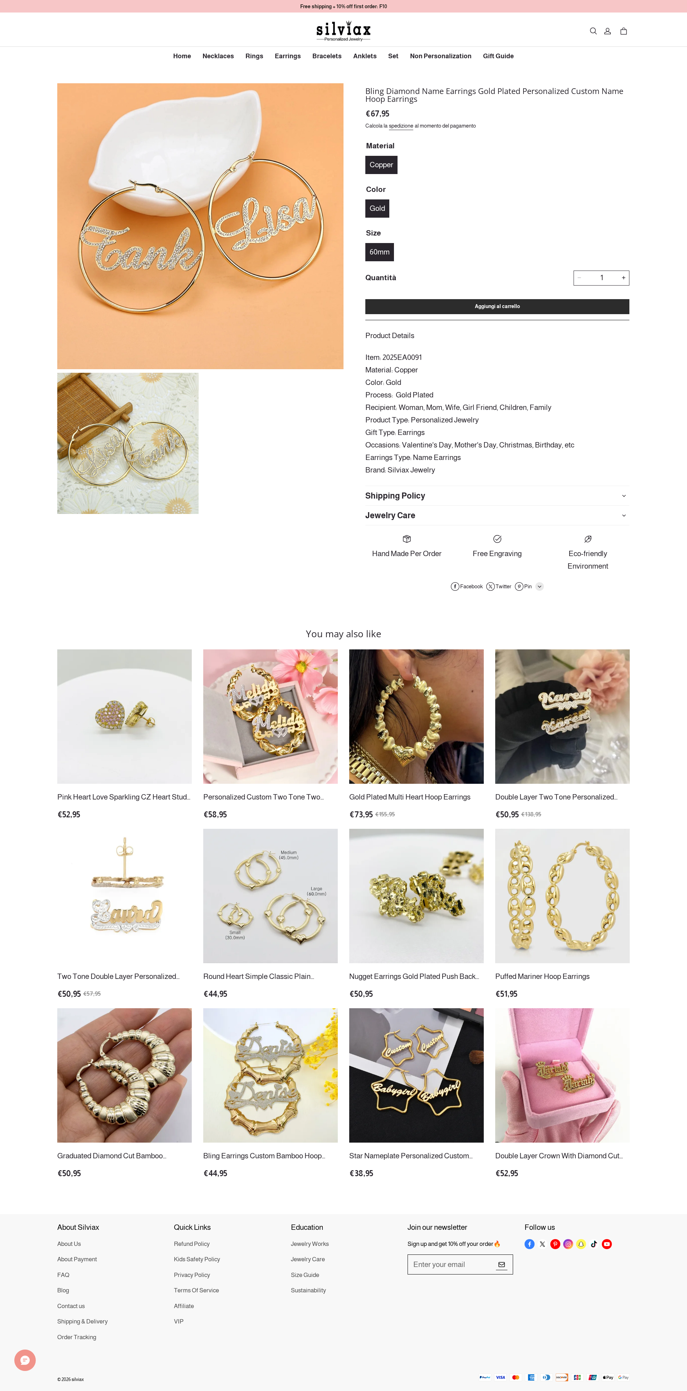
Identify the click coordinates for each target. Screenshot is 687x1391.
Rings (254, 56)
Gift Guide (498, 56)
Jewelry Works (310, 1244)
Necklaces (218, 56)
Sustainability (308, 1290)
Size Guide (305, 1275)
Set (393, 56)
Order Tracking (76, 1337)
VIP (179, 1321)
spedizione (401, 125)
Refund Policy (192, 1244)
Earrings (288, 56)
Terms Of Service (196, 1290)
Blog (63, 1290)
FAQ (63, 1275)
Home (182, 56)
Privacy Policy (192, 1275)
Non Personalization (441, 56)
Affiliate (184, 1306)
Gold (377, 208)
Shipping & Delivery (82, 1321)
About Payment (77, 1259)
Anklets (365, 56)
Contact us (71, 1306)
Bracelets (327, 56)
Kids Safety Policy (197, 1259)
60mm (380, 251)
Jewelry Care (308, 1259)
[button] (593, 31)
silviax (78, 1379)
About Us (69, 1244)
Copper (381, 164)
